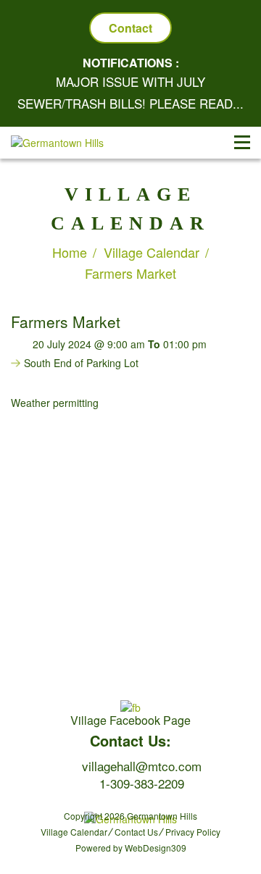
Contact (130, 28)
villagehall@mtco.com (142, 766)
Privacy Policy (192, 831)
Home (69, 252)
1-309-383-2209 (141, 783)
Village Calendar (151, 252)
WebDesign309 (155, 847)
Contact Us (136, 831)
